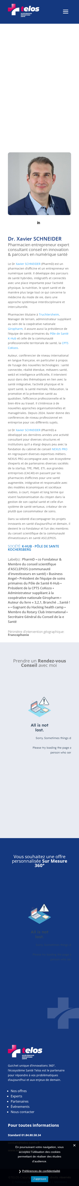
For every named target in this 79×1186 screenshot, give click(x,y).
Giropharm (15, 329)
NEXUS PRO (59, 449)
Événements (20, 1106)
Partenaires (20, 1101)
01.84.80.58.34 (31, 1135)
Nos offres (19, 1091)
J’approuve (39, 1178)
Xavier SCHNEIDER (28, 264)
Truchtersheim (49, 314)
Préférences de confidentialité (41, 1171)
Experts (16, 1096)
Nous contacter (22, 1112)
